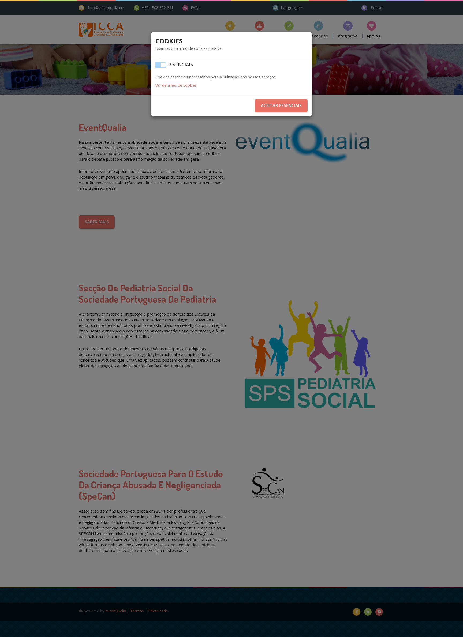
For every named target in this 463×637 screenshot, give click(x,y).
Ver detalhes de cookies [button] (176, 85)
